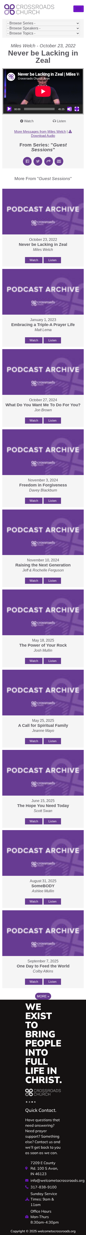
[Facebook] (26, 1102)
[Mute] (69, 109)
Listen (61, 121)
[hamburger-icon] (78, 8)
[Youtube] (32, 1102)
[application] (43, 91)
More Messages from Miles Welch (40, 131)
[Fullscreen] (77, 109)
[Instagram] (29, 1102)
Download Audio (43, 136)
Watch (28, 121)
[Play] (9, 109)
